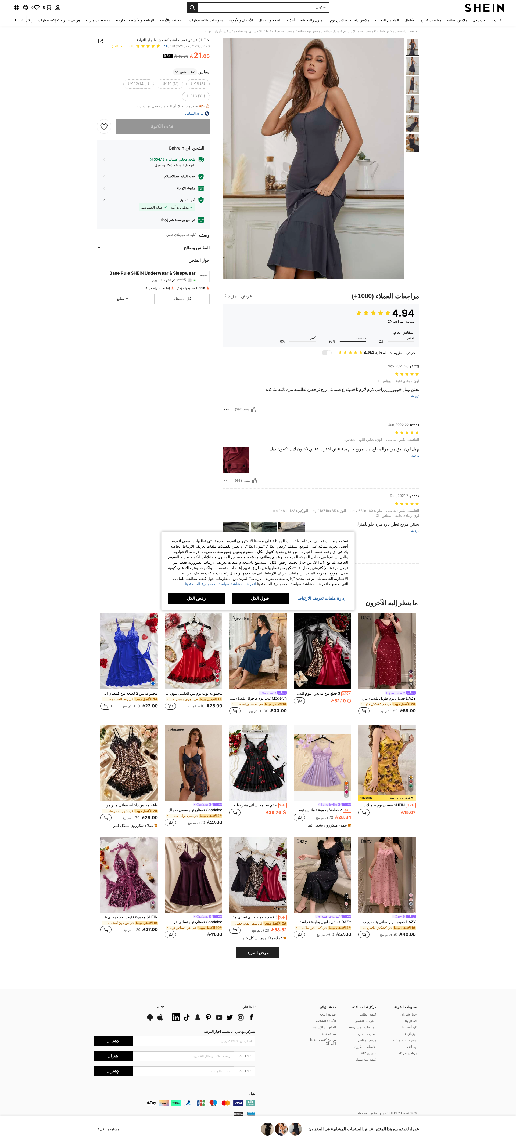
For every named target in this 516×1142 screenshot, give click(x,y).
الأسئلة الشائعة (326, 1021)
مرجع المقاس (367, 1040)
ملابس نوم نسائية (309, 31)
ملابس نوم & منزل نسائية (340, 31)
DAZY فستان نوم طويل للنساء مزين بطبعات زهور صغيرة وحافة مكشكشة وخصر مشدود (387, 698)
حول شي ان (408, 1014)
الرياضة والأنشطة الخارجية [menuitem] (134, 20)
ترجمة (415, 396)
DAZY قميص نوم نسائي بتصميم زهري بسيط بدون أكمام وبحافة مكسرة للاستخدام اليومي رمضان (387, 922)
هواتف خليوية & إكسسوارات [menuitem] (59, 20)
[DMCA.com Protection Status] (238, 1113)
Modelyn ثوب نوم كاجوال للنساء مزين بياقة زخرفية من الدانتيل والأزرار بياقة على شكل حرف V (258, 698)
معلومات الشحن (365, 1021)
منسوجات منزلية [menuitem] (97, 20)
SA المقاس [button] (187, 72)
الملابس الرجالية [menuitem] (387, 20)
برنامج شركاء (408, 1053)
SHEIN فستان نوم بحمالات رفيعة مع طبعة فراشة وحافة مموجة (386, 805)
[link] (47, 7)
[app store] (160, 1020)
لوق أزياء (411, 1034)
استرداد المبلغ (367, 1034)
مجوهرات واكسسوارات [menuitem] (206, 20)
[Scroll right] (15, 20)
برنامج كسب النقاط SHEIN (323, 1041)
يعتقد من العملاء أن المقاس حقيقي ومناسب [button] (172, 106)
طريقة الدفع (328, 1014)
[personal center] (58, 7)
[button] (25, 7)
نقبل (252, 1094)
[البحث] (192, 7)
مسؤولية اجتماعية (405, 1040)
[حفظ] (104, 126)
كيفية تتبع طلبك (366, 1059)
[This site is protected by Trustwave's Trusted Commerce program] (251, 1113)
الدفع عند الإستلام (324, 1027)
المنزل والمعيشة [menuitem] (312, 20)
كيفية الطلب (368, 1014)
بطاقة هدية (329, 1034)
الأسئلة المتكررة (365, 1047)
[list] (212, 1017)
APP (160, 1007)
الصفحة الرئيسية (408, 31)
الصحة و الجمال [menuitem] (270, 20)
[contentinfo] (174, 1103)
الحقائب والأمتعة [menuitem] (172, 20)
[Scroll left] (22, 20)
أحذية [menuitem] (291, 20)
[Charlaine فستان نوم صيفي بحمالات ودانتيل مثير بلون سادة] (193, 763)
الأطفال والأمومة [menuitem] (241, 20)
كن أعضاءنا (409, 1027)
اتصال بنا (411, 1021)
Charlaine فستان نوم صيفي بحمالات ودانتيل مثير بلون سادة (193, 810)
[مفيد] (253, 409)
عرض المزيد (258, 952)
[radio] (198, 84)
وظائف (412, 1047)
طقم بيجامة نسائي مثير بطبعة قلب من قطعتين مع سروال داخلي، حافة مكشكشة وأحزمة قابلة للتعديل (257, 805)
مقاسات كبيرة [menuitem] (431, 20)
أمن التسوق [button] (187, 200)
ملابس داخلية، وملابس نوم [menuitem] (349, 20)
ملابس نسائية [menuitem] (457, 20)
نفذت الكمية (163, 126)
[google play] (150, 1020)
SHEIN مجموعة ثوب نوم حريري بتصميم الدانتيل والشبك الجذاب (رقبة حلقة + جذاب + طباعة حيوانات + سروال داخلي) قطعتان (129, 917)
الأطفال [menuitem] (409, 20)
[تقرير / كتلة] (226, 409)
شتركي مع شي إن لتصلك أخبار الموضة (229, 1032)
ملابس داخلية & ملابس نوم (377, 31)
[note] (387, 798)
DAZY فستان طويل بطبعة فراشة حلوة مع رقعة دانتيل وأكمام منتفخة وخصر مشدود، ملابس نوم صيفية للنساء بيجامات (322, 922)
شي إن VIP (368, 1053)
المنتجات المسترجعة (362, 1027)
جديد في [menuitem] (478, 20)
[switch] (327, 352)
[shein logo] (484, 7)
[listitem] (387, 664)
